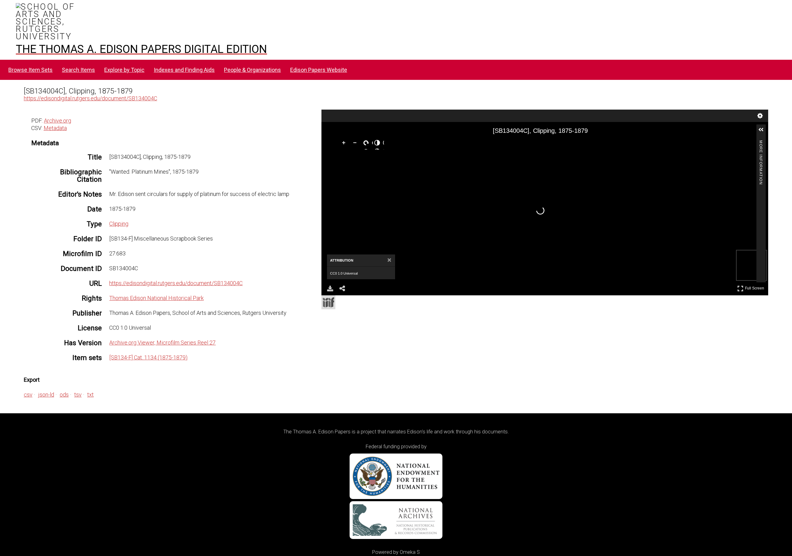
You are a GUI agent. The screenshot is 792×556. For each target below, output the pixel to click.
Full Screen (755, 287)
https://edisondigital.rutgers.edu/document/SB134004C (90, 98)
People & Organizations (252, 70)
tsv (78, 394)
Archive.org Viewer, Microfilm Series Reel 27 (162, 342)
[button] (763, 132)
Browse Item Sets (30, 70)
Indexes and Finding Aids (184, 70)
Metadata (55, 128)
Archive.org (57, 120)
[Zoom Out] (356, 144)
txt (90, 394)
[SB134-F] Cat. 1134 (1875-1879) (148, 357)
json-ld (46, 394)
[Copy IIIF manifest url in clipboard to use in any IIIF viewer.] (328, 302)
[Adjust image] (378, 144)
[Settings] (760, 116)
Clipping (118, 223)
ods (64, 394)
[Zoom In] (345, 144)
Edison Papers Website (318, 70)
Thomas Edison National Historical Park (156, 298)
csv (28, 394)
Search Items (78, 70)
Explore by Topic (124, 70)
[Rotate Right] (367, 144)
